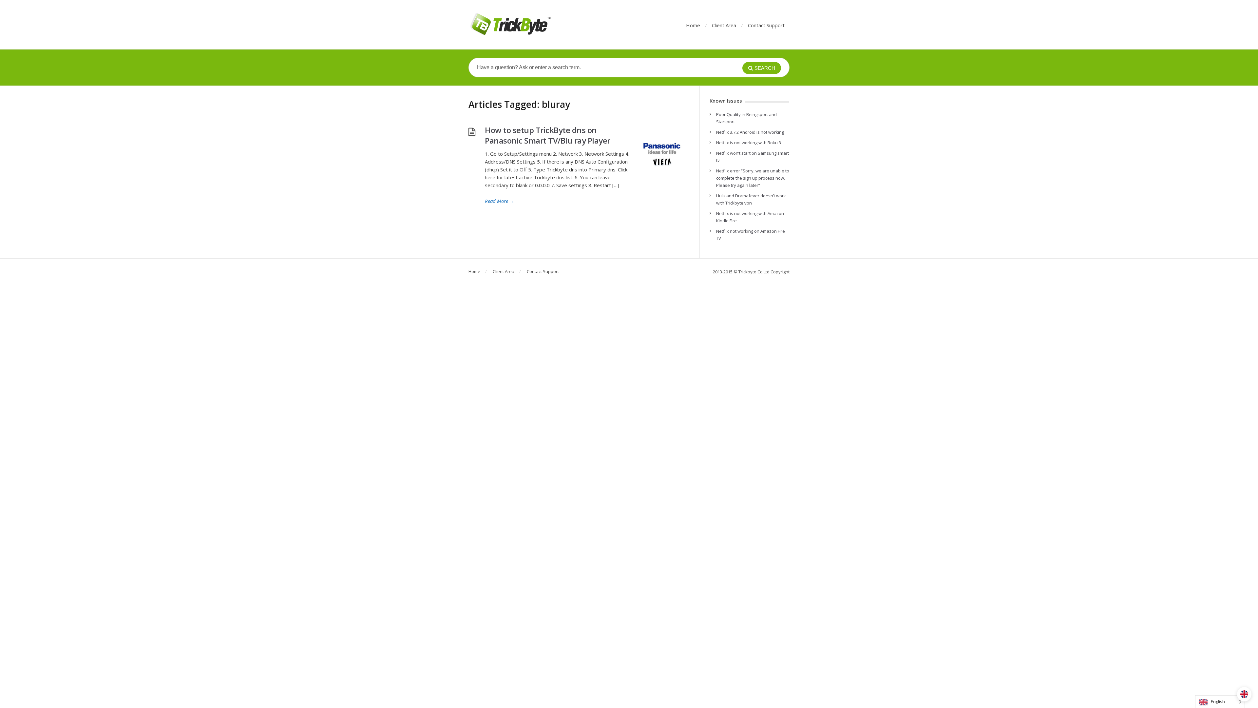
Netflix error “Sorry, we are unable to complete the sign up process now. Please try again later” (752, 178)
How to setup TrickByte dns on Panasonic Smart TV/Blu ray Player (547, 135)
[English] (1244, 694)
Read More (499, 201)
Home (693, 25)
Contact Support (766, 25)
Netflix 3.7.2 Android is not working (750, 132)
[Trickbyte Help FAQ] (509, 24)
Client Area (724, 25)
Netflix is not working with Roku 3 (748, 143)
